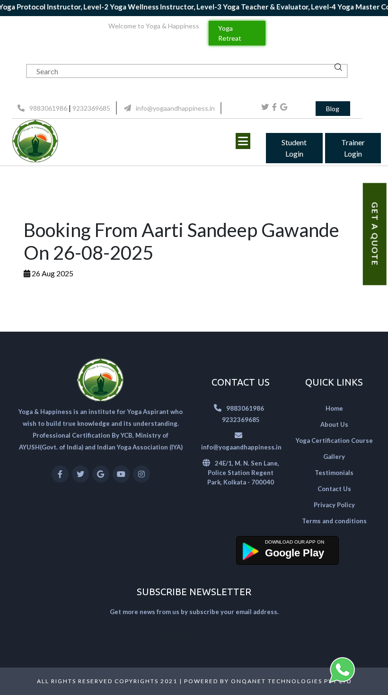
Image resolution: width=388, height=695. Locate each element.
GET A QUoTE (375, 234)
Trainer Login (353, 148)
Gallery (334, 456)
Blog (332, 109)
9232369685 (91, 108)
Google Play (294, 553)
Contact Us (334, 489)
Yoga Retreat (229, 33)
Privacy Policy (334, 505)
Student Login (294, 148)
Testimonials (334, 472)
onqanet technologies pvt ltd (291, 681)
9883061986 (48, 108)
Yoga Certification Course (334, 440)
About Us (334, 424)
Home (334, 408)
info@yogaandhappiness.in (175, 108)
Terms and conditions (334, 521)
